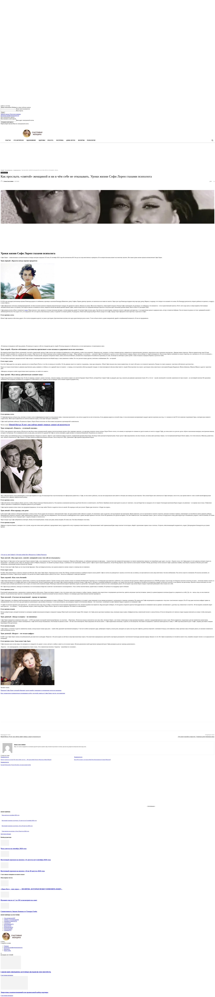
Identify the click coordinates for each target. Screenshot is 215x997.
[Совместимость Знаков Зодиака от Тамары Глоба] (5, 908)
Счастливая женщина (7, 975)
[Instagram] (206, 126)
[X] (209, 126)
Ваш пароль (19, 110)
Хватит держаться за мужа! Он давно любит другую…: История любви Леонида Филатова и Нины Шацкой (26, 759)
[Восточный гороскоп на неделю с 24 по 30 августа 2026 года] (4, 867)
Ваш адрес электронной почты (25, 120)
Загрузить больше (6, 834)
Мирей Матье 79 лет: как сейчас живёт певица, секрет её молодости (21, 736)
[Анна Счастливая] (2, 181)
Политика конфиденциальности (10, 115)
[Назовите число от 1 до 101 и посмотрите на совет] (5, 897)
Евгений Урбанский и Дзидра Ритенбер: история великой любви (16, 764)
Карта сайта (7, 950)
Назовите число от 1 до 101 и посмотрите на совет (19, 900)
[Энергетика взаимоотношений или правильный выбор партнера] (14, 989)
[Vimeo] (211, 126)
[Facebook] (204, 126)
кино (26, 310)
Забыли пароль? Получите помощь (11, 114)
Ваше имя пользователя (23, 109)
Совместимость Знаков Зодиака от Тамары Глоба (19, 911)
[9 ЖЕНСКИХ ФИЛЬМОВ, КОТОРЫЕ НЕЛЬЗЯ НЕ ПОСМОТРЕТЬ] (11, 968)
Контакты (7, 949)
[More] (44, 185)
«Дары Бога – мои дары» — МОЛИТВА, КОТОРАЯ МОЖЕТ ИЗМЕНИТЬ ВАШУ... (31, 889)
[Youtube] (213, 126)
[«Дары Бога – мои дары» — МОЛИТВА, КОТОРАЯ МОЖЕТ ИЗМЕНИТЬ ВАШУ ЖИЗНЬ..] (5, 885)
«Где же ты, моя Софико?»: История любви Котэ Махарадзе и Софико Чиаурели (24, 554)
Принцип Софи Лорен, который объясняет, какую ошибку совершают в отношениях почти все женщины (31, 690)
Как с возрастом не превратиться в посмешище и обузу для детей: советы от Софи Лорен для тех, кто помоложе (33, 693)
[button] (212, 140)
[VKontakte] (20, 749)
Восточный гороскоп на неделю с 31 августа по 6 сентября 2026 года (19, 820)
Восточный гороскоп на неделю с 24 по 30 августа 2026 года (17, 825)
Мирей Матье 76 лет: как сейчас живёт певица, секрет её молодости (39, 425)
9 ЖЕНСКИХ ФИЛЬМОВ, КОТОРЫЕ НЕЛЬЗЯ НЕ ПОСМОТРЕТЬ (26, 972)
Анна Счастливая (8, 181)
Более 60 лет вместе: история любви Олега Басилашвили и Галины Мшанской (92, 759)
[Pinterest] (31, 185)
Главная (6, 946)
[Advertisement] (107, 155)
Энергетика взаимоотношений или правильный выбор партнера (24, 992)
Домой (2, 170)
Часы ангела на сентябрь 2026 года (10, 815)
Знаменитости (17, 170)
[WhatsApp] (37, 185)
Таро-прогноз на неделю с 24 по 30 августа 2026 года (15, 831)
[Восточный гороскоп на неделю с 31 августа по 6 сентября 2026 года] (5, 856)
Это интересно (9, 170)
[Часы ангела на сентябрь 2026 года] (5, 845)
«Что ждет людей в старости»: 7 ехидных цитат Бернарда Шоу (196, 736)
